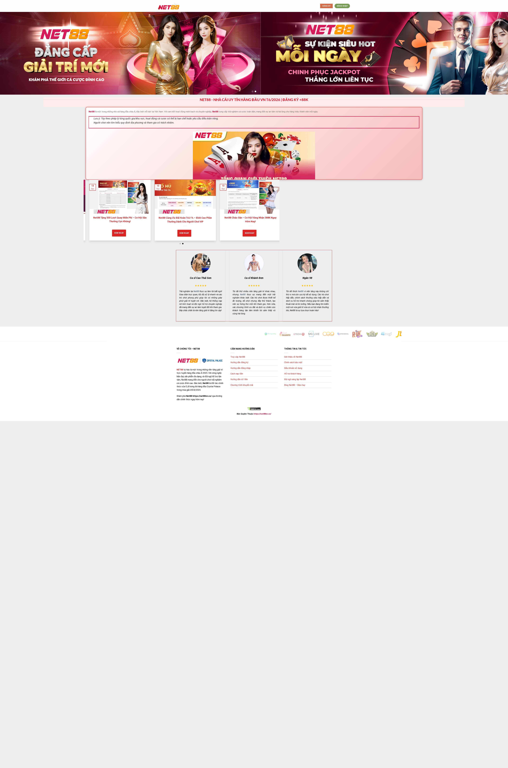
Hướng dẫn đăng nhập (240, 368)
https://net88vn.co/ (262, 414)
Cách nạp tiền (236, 373)
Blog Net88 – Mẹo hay (294, 385)
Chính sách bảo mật (293, 362)
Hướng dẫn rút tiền (239, 379)
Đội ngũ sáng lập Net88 (295, 379)
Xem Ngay (151, 233)
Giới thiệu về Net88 (293, 356)
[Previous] (90, 202)
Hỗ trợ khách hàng (292, 373)
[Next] (272, 202)
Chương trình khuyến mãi (241, 385)
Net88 (196, 291)
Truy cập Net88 (237, 356)
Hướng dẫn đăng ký (239, 362)
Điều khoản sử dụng (293, 368)
